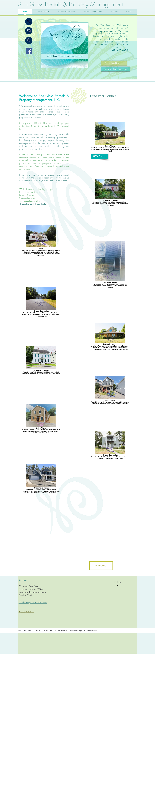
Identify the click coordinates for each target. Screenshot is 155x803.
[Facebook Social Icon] (29, 51)
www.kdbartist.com (90, 630)
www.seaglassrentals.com (31, 200)
